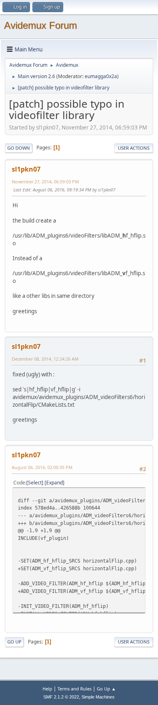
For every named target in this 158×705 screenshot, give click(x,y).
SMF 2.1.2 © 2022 (61, 696)
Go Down (18, 148)
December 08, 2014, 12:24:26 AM (45, 359)
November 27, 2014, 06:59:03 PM (45, 181)
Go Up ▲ (106, 689)
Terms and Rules (75, 689)
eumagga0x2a (101, 76)
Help (47, 689)
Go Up (14, 642)
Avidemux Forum (40, 25)
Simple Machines (98, 696)
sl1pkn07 (26, 169)
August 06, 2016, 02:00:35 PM (42, 467)
